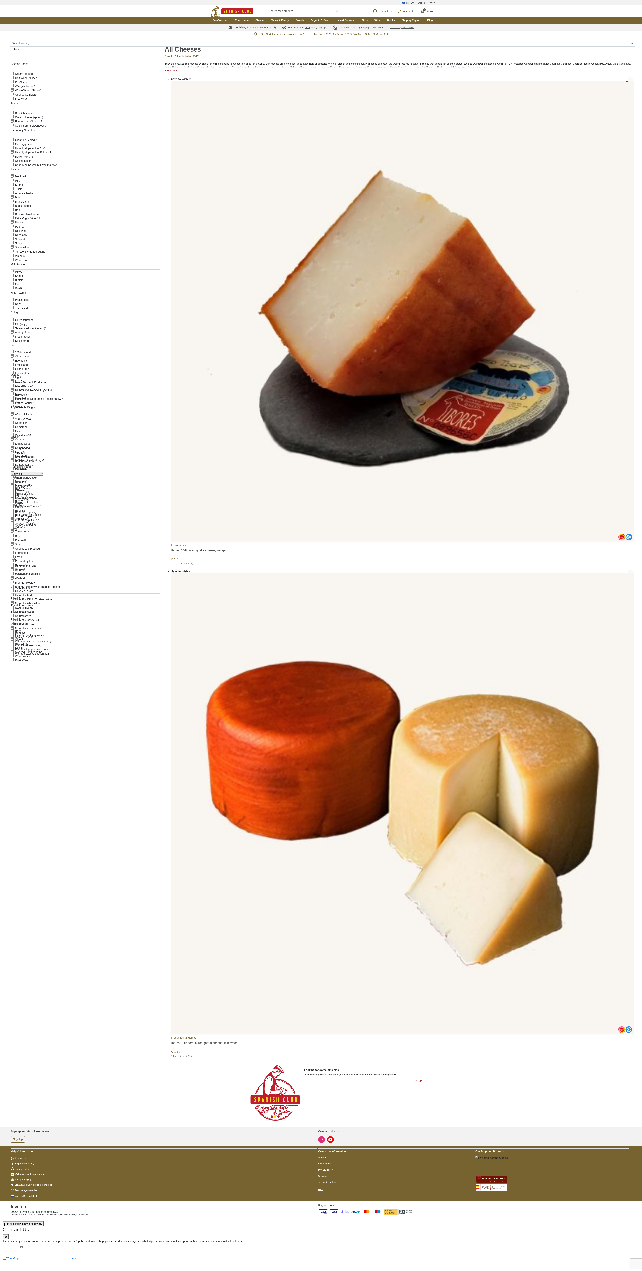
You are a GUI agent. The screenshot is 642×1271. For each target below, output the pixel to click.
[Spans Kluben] (220, 11)
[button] (399, 70)
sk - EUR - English (25, 1196)
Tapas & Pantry (280, 20)
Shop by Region (411, 20)
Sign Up (18, 1139)
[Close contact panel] (6, 1236)
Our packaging (23, 1179)
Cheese (259, 20)
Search (306, 11)
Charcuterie (242, 20)
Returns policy (22, 1169)
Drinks (391, 20)
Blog (430, 20)
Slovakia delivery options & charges (33, 1184)
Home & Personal (345, 20)
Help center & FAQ (24, 1163)
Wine (377, 20)
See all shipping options (402, 27)
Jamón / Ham (220, 20)
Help (432, 2)
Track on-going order (26, 1190)
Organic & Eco (319, 20)
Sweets (300, 20)
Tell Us (418, 1080)
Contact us (20, 1158)
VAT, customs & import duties (30, 1174)
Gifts (365, 20)
